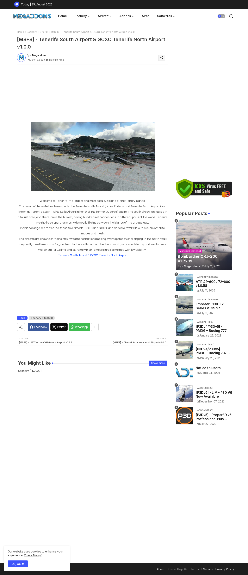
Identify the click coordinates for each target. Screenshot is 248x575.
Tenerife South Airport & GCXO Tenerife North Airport (92, 255)
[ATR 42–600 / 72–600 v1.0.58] (184, 282)
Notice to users (208, 368)
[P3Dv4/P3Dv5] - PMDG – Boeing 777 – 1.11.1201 (212, 329)
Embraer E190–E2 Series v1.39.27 (210, 306)
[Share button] (95, 327)
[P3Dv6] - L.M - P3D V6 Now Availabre (214, 394)
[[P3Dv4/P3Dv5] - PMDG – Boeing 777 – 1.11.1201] (184, 327)
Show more (158, 362)
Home (62, 16)
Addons (125, 16)
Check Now (31, 555)
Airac (145, 16)
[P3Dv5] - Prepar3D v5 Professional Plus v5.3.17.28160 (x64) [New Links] (214, 417)
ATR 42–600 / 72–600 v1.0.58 (213, 284)
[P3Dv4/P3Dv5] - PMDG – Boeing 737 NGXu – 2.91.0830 (211, 351)
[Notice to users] (184, 372)
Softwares (164, 16)
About (160, 569)
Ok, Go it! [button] (18, 563)
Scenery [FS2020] (37, 31)
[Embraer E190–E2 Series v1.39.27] (184, 305)
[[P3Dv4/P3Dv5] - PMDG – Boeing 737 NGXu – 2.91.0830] (184, 350)
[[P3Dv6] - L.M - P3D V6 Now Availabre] (184, 393)
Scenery (81, 16)
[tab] (62, 16)
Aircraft (103, 16)
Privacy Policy (224, 569)
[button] (221, 16)
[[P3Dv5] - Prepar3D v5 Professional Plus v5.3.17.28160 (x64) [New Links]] (184, 415)
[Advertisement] (92, 94)
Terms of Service (201, 569)
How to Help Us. (177, 569)
